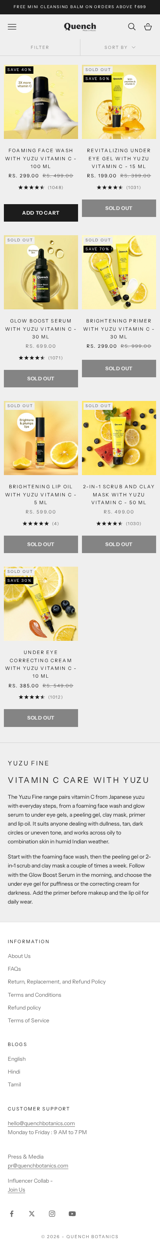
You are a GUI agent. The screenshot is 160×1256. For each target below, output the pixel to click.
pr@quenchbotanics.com (38, 1165)
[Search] (132, 26)
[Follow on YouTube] (72, 1214)
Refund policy (24, 1007)
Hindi (14, 1071)
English (17, 1058)
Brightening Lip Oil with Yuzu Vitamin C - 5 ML (41, 494)
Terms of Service (28, 1020)
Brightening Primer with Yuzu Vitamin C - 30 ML (119, 329)
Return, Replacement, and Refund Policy (57, 981)
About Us (19, 955)
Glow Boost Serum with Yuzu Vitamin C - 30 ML (41, 329)
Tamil (14, 1084)
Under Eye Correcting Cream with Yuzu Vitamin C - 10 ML (41, 664)
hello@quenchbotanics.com (41, 1123)
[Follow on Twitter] (32, 1214)
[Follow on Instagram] (52, 1214)
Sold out (119, 208)
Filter (40, 47)
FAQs (14, 968)
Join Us (16, 1189)
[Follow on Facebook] (12, 1214)
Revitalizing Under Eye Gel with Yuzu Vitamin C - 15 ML (119, 158)
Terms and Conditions (34, 994)
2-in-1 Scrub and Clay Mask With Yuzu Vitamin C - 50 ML (119, 494)
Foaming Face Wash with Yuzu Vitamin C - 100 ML (41, 158)
